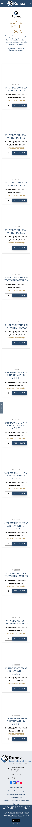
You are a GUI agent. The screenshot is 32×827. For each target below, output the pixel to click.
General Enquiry (16, 797)
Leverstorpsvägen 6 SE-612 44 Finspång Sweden (17, 769)
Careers (16, 804)
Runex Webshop (16, 787)
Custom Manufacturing (16, 791)
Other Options (16, 823)
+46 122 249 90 (16, 774)
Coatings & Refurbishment (16, 794)
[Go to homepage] (16, 3)
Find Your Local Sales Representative (16, 801)
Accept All (16, 821)
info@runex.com (16, 778)
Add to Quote (19, 105)
